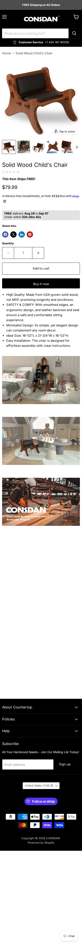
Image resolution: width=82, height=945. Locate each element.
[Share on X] (13, 234)
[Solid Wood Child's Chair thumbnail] (9, 147)
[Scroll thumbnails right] (76, 147)
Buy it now (41, 284)
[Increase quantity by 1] (38, 253)
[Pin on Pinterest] (30, 234)
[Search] (74, 33)
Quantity (8, 243)
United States (39, 785)
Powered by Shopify (41, 842)
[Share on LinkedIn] (22, 234)
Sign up (64, 764)
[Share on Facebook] (5, 234)
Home (6, 53)
